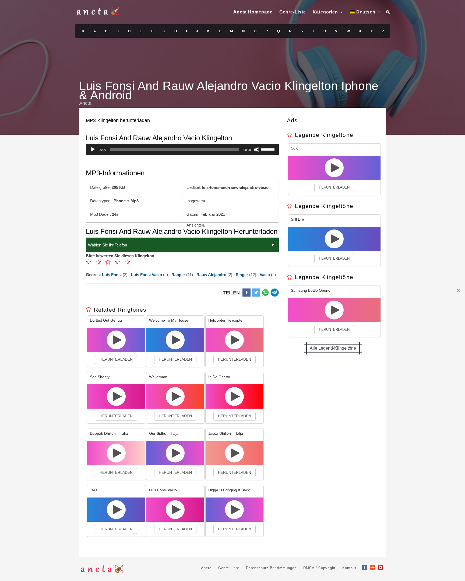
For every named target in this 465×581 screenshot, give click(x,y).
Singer (242, 274)
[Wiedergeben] (93, 149)
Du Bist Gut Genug (106, 320)
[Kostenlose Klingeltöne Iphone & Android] (98, 14)
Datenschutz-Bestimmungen (271, 568)
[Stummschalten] (256, 149)
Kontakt (349, 568)
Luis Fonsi (112, 274)
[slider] (268, 149)
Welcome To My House (168, 320)
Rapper (178, 274)
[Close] (458, 290)
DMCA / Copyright (319, 568)
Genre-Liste (292, 12)
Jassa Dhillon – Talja (225, 433)
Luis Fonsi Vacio (147, 274)
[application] (182, 149)
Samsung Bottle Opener (311, 290)
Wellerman (158, 377)
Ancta (206, 568)
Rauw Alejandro (211, 274)
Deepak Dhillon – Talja (109, 433)
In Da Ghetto (219, 377)
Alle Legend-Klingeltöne (333, 348)
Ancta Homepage (253, 12)
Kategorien (325, 12)
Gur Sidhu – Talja (163, 433)
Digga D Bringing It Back (229, 490)
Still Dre (297, 219)
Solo (294, 148)
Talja (94, 490)
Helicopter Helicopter (226, 320)
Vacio (265, 274)
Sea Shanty (100, 377)
